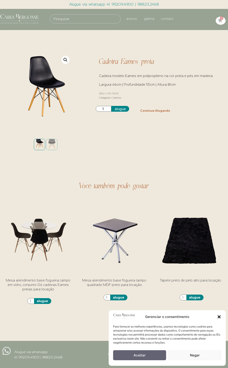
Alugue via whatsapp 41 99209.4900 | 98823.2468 (114, 4)
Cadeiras (116, 97)
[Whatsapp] (6, 350)
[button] (219, 317)
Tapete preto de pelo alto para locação (190, 280)
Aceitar (140, 355)
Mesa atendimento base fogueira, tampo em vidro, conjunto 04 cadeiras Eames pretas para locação (38, 284)
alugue (120, 109)
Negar (195, 355)
